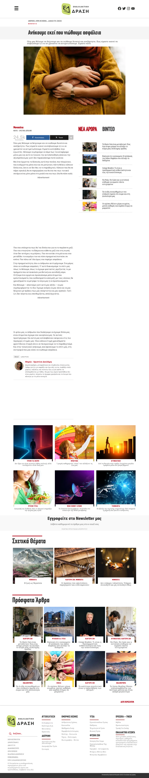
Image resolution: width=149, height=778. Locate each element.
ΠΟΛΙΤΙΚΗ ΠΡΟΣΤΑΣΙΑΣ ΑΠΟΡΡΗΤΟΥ (74, 529)
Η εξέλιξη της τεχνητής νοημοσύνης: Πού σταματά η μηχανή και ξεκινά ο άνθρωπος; (116, 509)
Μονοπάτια (32, 24)
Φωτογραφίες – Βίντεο (70, 740)
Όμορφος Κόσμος (70, 716)
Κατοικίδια (66, 725)
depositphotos (14, 739)
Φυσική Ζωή (95, 735)
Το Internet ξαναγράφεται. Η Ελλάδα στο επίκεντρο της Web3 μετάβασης (74, 509)
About (17, 357)
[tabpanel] (106, 176)
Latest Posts (25, 357)
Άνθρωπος (31, 21)
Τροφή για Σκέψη (122, 728)
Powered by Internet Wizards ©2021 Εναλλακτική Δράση (119, 775)
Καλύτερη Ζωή (70, 580)
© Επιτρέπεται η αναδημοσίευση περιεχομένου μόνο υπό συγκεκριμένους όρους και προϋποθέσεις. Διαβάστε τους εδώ (21, 766)
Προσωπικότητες (122, 725)
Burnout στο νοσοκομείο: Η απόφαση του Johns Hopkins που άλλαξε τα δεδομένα (117, 158)
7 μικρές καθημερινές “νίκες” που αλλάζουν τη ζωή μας (74, 464)
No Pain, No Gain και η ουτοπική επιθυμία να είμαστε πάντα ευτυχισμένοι (115, 182)
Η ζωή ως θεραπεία (33, 583)
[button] (16, 8)
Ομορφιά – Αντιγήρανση (99, 749)
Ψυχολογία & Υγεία (59, 639)
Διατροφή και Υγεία (49, 746)
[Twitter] (124, 8)
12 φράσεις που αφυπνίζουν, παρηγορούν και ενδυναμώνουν (74, 584)
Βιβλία (59, 683)
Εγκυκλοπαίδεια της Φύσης (98, 745)
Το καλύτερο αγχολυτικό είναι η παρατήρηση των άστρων (90, 688)
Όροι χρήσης (12, 751)
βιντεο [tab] (108, 130)
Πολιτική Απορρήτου (16, 754)
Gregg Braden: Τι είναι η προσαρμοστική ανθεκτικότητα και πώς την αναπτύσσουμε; (116, 170)
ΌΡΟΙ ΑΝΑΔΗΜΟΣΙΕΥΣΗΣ (17, 760)
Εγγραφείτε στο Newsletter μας (74, 518)
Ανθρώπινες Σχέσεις (69, 722)
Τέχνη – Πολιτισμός (69, 737)
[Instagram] (128, 8)
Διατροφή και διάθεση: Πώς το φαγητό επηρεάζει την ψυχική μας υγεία (33, 509)
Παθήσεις (93, 725)
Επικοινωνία (13, 757)
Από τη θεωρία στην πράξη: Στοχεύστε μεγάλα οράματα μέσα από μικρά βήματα (116, 464)
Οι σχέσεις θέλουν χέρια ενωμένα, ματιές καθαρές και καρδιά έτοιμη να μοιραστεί (117, 205)
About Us (11, 745)
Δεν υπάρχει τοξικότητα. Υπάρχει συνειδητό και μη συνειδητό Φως (115, 584)
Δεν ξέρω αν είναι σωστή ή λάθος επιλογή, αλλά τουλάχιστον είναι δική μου (33, 464)
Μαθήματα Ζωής (68, 728)
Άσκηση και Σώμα (97, 741)
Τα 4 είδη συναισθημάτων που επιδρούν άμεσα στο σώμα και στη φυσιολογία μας (116, 193)
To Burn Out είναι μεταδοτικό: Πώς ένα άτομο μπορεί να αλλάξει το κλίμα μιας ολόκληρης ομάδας (116, 146)
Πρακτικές (46, 732)
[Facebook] (119, 8)
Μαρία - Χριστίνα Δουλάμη (22, 131)
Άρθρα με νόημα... (42, 21)
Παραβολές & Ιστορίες (70, 731)
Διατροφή (46, 736)
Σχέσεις (59, 21)
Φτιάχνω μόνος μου (98, 752)
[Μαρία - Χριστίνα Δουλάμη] (19, 369)
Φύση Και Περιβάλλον (98, 755)
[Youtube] (133, 8)
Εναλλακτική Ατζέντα (125, 732)
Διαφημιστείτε (13, 748)
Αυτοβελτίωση (116, 639)
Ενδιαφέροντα (28, 683)
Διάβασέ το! (52, 21)
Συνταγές (45, 749)
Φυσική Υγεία (95, 731)
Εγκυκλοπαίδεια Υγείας (99, 722)
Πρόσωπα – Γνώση (124, 716)
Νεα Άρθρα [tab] (87, 130)
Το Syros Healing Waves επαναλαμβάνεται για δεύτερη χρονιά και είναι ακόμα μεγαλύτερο (121, 689)
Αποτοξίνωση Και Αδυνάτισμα (48, 742)
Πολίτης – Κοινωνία (69, 734)
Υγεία (92, 716)
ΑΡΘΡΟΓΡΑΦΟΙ (13, 742)
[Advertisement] (43, 212)
